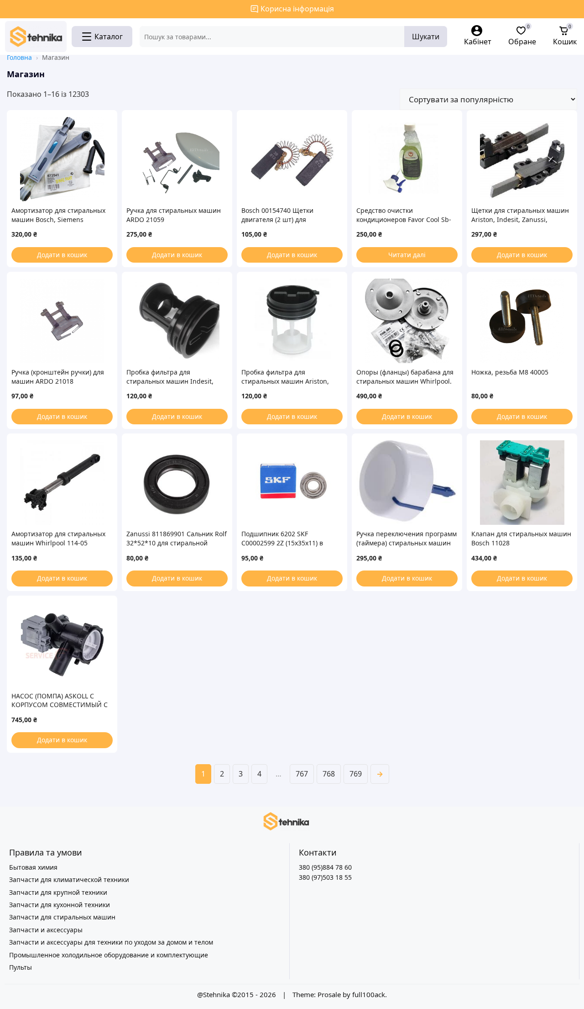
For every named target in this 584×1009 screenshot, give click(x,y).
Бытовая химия (33, 867)
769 (355, 774)
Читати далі (407, 254)
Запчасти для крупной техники (58, 892)
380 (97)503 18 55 (325, 877)
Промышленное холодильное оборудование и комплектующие (108, 955)
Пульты (20, 967)
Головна (19, 57)
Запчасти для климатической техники (69, 879)
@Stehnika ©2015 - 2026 (237, 994)
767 (302, 774)
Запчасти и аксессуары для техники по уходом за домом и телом (111, 942)
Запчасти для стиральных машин (62, 917)
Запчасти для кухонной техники (59, 904)
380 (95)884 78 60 (325, 867)
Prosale (329, 994)
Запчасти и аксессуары (46, 929)
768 (329, 774)
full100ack (368, 994)
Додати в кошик (62, 254)
